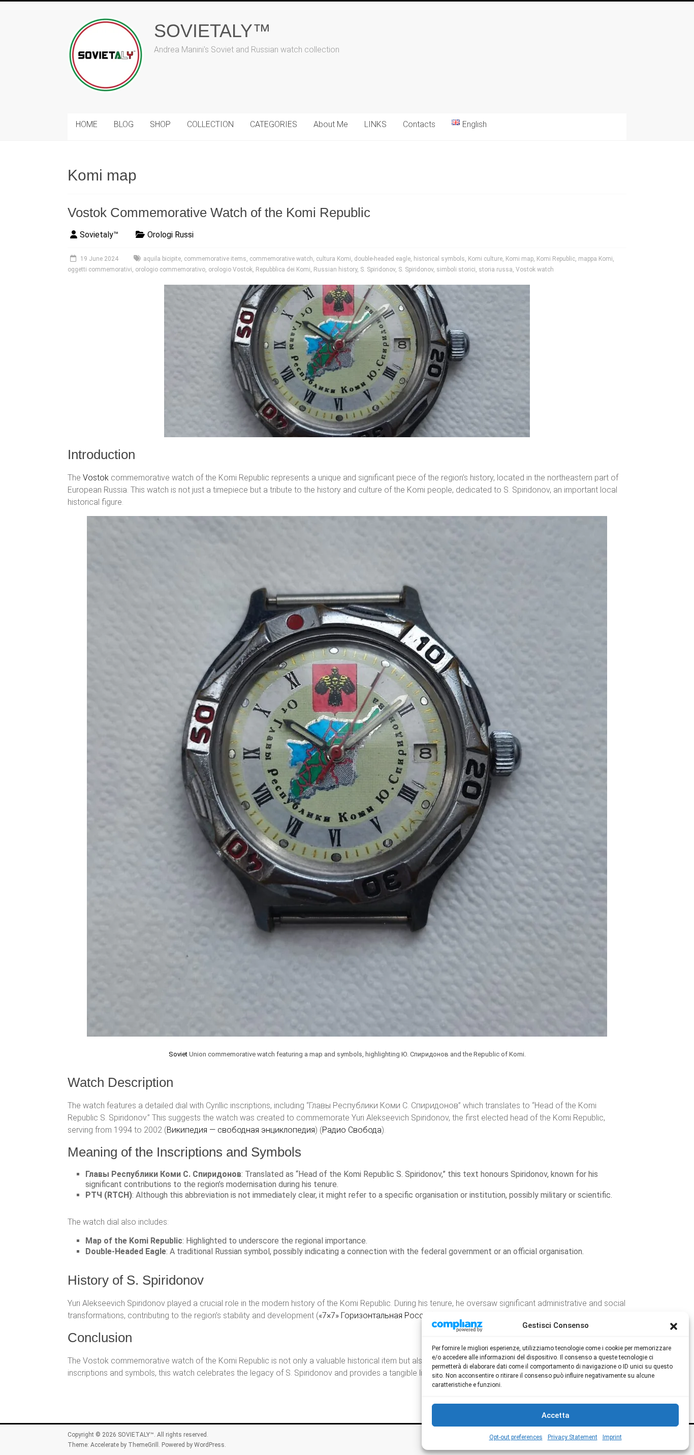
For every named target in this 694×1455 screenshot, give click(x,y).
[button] (674, 1325)
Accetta (556, 1415)
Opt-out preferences (516, 1437)
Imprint (612, 1437)
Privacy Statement (572, 1437)
